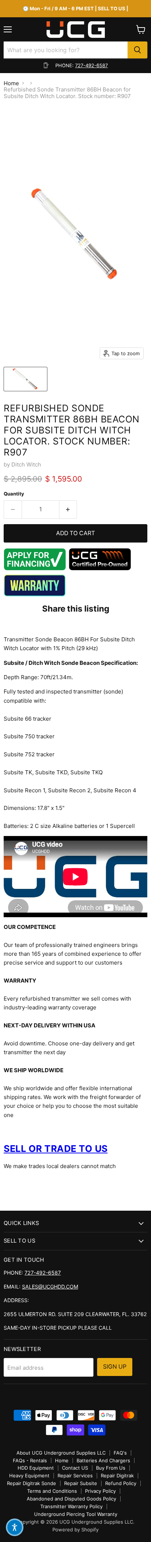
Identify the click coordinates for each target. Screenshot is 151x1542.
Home (11, 83)
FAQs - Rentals (30, 1460)
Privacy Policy (100, 1491)
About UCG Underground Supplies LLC (61, 1453)
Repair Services (75, 1475)
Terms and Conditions (52, 1491)
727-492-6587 (91, 65)
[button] (14, 1527)
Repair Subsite (80, 1483)
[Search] (137, 50)
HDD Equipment (36, 1468)
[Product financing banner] (35, 568)
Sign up (114, 1366)
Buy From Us (110, 1468)
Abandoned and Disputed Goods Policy (71, 1499)
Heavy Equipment (29, 1475)
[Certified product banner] (100, 568)
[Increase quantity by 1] (68, 509)
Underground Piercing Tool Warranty (75, 1514)
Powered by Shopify (75, 1529)
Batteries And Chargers (103, 1460)
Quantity (14, 494)
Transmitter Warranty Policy (71, 1506)
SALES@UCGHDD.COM (50, 1286)
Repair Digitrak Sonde (31, 1483)
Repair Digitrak (117, 1475)
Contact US (75, 1468)
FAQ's (120, 1453)
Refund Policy (120, 1483)
